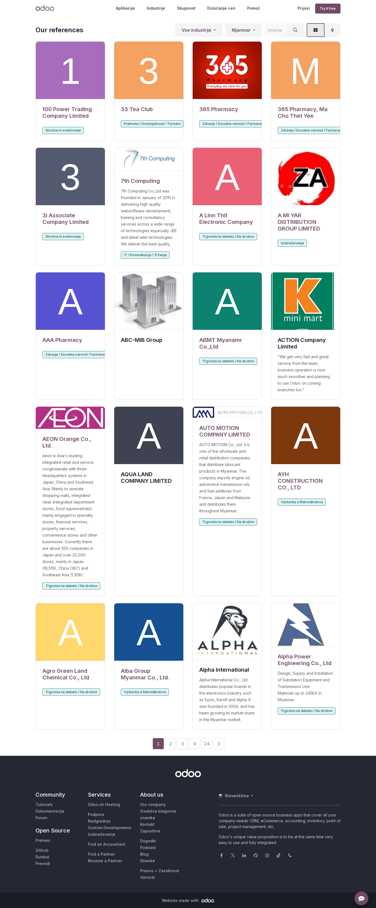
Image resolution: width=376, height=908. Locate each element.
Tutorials (44, 804)
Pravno (147, 870)
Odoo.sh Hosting (104, 804)
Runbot (42, 857)
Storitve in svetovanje (63, 130)
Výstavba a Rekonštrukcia (302, 502)
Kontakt (147, 824)
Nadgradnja (99, 821)
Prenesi (43, 840)
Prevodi (43, 863)
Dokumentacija (50, 811)
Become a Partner (105, 860)
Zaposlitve (150, 831)
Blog (144, 854)
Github (42, 850)
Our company (153, 804)
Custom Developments (109, 827)
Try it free (328, 8)
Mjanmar (241, 30)
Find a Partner (101, 854)
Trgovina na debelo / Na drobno (228, 236)
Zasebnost (169, 870)
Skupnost (186, 8)
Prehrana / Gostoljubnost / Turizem (152, 124)
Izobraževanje (292, 243)
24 (207, 743)
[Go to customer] (70, 70)
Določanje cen (221, 8)
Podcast (148, 847)
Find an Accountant (106, 844)
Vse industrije (196, 30)
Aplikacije (125, 8)
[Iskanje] (295, 30)
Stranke (147, 860)
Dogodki (148, 841)
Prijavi (304, 8)
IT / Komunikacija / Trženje (145, 255)
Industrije (156, 8)
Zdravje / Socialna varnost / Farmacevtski (235, 124)
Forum (41, 817)
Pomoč (253, 8)
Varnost (147, 877)
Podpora (96, 814)
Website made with (181, 900)
